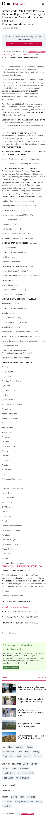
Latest (4, 678)
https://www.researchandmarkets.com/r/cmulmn (22, 566)
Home (10, 747)
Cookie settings (27, 814)
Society (36, 752)
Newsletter (7, 806)
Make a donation (11, 668)
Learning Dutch (9, 773)
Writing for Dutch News (23, 801)
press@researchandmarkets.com (15, 607)
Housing (27, 756)
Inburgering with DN (26, 773)
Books (5, 768)
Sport (20, 752)
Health (18, 756)
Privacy (39, 801)
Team (22, 797)
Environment (8, 756)
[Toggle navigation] (43, 3)
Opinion (34, 764)
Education (38, 756)
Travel (13, 768)
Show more (41, 678)
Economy (20, 747)
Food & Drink (8, 778)
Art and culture (9, 752)
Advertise (31, 797)
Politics (30, 747)
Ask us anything (22, 778)
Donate (14, 797)
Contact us (7, 801)
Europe (27, 752)
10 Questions (24, 768)
